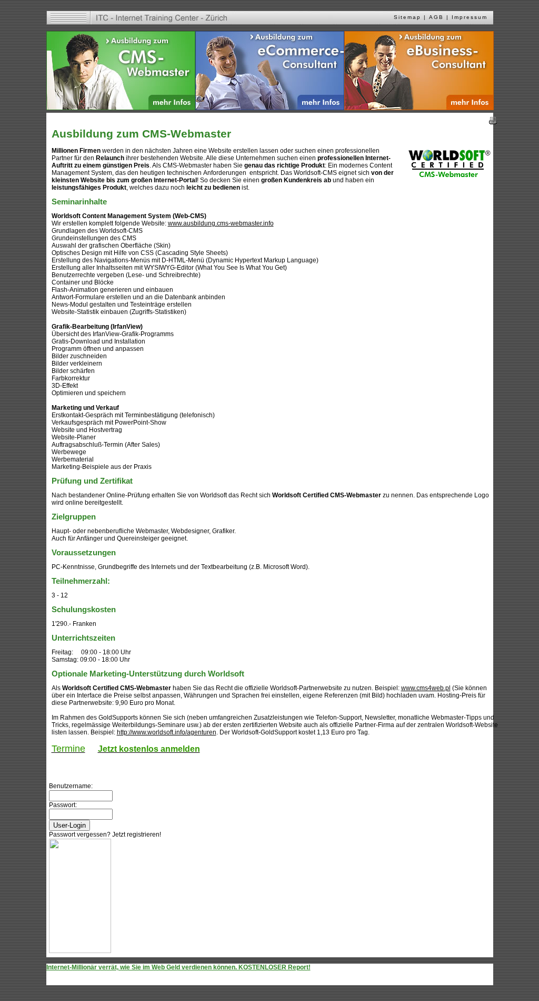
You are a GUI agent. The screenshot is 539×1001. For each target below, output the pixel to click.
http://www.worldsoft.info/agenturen (166, 732)
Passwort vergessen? (80, 834)
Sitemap (407, 17)
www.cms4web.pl (426, 688)
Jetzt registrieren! (136, 834)
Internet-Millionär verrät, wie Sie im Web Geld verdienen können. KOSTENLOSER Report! (178, 967)
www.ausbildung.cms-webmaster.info (221, 223)
